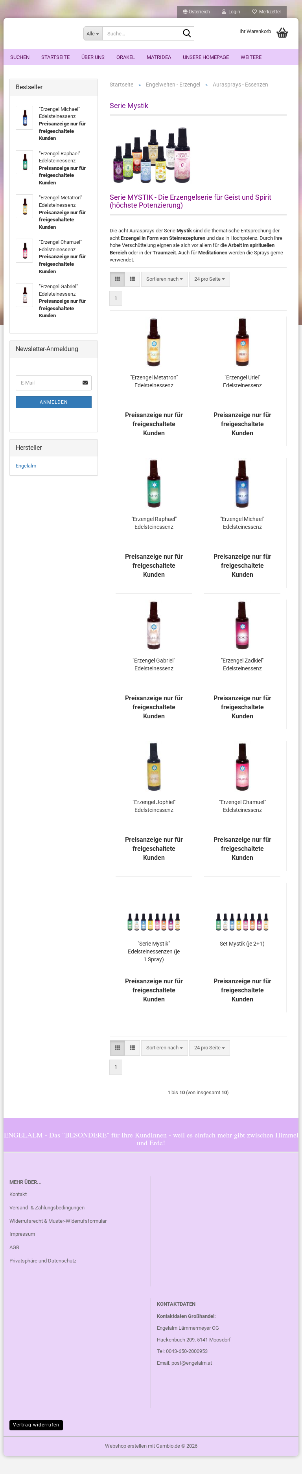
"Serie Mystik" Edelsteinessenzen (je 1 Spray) (154, 951)
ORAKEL (125, 57)
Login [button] (233, 12)
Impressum (22, 1234)
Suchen (19, 57)
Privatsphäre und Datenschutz (42, 1261)
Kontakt (18, 1194)
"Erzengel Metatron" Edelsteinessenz (154, 381)
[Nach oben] (280, 1462)
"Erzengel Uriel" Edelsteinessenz (242, 381)
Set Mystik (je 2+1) (242, 943)
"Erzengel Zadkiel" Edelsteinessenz (242, 664)
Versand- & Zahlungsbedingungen (47, 1208)
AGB (14, 1247)
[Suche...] (186, 34)
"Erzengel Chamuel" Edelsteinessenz (242, 806)
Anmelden (54, 402)
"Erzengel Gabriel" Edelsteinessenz (154, 664)
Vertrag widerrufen (36, 1425)
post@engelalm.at (191, 1363)
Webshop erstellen (126, 1446)
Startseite (55, 57)
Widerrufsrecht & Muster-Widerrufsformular (58, 1221)
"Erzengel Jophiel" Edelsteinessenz (154, 806)
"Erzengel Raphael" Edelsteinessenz (154, 523)
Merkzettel (269, 12)
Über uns (93, 57)
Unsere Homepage (206, 57)
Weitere (251, 57)
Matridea (159, 57)
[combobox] (164, 279)
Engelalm (26, 466)
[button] (196, 12)
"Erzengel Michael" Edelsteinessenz (242, 523)
